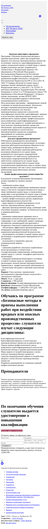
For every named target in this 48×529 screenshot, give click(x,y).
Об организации (6, 5)
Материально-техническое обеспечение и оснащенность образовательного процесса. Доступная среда (23, 496)
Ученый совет (10, 477)
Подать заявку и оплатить (12, 431)
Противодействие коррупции (15, 512)
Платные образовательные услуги (16, 499)
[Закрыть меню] (2, 22)
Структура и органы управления (16, 474)
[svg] (2, 461)
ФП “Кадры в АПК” (7, 8)
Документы (9, 479)
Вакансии (9, 510)
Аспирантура (10, 485)
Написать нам (7, 37)
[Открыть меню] (2, 20)
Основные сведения (12, 472)
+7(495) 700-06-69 (26, 521)
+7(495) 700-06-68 (17, 518)
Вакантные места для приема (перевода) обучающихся (23, 505)
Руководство (10, 490)
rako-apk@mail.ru (11, 523)
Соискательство (11, 487)
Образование (10, 482)
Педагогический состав (13, 492)
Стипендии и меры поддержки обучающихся (19, 507)
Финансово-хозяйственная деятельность (18, 502)
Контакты (4, 12)
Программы (4, 10)
